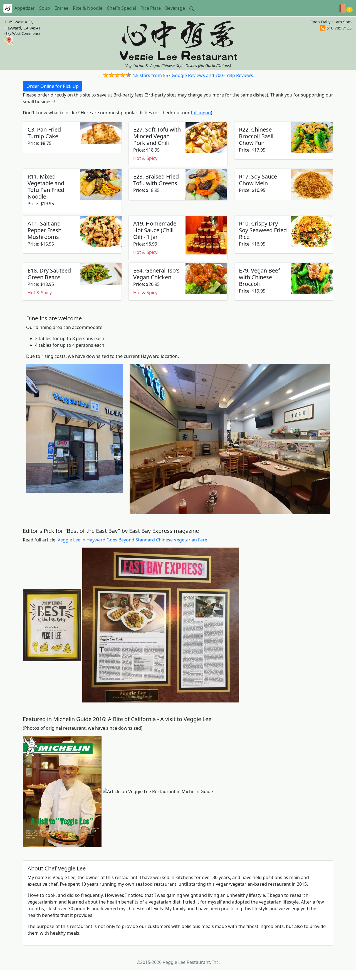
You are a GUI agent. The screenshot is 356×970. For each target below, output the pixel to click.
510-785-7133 (339, 28)
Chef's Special (121, 8)
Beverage (175, 8)
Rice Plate (150, 8)
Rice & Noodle (87, 8)
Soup (44, 8)
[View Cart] (342, 8)
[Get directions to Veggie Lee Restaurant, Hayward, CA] (8, 40)
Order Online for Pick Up (52, 86)
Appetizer (24, 8)
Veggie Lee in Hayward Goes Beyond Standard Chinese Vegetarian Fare (132, 540)
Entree (61, 8)
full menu (201, 113)
